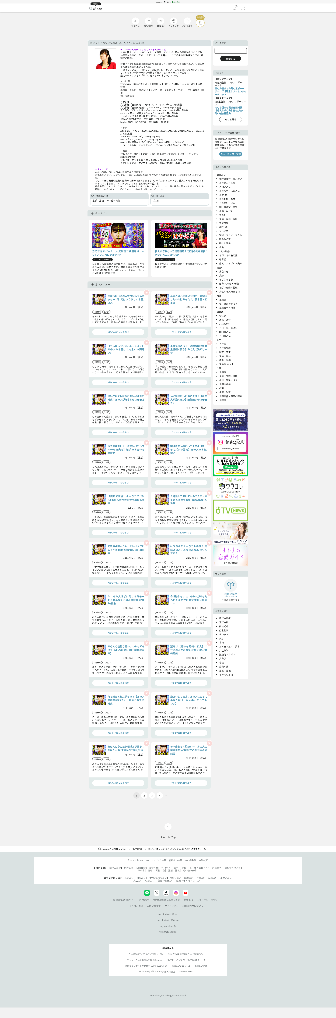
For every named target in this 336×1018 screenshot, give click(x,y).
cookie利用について (192, 905)
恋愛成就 (223, 223)
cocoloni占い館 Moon (168, 920)
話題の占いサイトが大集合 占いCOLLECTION (146, 965)
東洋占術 (223, 622)
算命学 (222, 658)
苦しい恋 (223, 231)
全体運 (222, 315)
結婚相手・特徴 (227, 307)
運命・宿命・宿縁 (228, 219)
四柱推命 (223, 626)
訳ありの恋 (225, 239)
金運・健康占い (165, 880)
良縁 (221, 275)
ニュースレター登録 (230, 154)
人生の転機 (225, 348)
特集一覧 (203, 860)
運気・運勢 (225, 319)
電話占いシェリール (181, 965)
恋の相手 (223, 215)
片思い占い (175, 877)
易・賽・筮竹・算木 (229, 646)
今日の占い (225, 336)
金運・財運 (225, 392)
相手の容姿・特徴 (228, 287)
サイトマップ (171, 905)
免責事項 (188, 899)
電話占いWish (200, 965)
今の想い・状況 (227, 203)
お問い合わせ (154, 905)
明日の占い (225, 332)
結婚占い (212, 877)
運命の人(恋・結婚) (229, 283)
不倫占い (200, 877)
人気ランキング (135, 860)
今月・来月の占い (228, 328)
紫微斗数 (223, 666)
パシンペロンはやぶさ (118, 332)
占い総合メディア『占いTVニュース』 (146, 953)
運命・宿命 (225, 356)
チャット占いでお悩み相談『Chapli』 (145, 959)
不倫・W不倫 (226, 211)
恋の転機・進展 (227, 199)
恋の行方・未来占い (229, 190)
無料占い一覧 (175, 860)
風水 (221, 638)
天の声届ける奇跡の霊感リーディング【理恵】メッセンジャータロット (230, 91)
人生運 (222, 344)
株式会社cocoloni (168, 931)
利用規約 (144, 899)
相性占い (223, 227)
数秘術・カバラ (227, 654)
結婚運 (222, 299)
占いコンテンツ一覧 (156, 860)
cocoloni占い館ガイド (124, 899)
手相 (221, 642)
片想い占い (225, 186)
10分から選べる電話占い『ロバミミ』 (186, 953)
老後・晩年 (225, 360)
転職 (221, 388)
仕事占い (150, 880)
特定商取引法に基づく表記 (166, 899)
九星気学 (223, 650)
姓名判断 (223, 630)
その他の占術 (226, 674)
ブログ (156, 200)
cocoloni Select (186, 971)
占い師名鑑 (137, 848)
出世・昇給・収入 (228, 380)
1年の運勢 (224, 323)
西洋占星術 (225, 618)
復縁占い (188, 877)
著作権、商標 (136, 905)
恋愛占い (223, 195)
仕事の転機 (225, 384)
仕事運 (222, 372)
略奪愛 (222, 259)
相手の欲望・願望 (228, 207)
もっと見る (230, 119)
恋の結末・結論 (227, 182)
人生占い (137, 880)
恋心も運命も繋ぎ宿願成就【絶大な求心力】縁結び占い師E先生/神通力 (229, 110)
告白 (221, 247)
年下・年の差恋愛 (228, 255)
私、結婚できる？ (228, 303)
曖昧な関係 (225, 243)
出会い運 (223, 271)
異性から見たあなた (229, 291)
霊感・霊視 (225, 670)
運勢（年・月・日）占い (188, 880)
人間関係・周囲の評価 (230, 396)
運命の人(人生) (226, 364)
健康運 (222, 400)
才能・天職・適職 (228, 376)
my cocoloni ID (168, 926)
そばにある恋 (226, 279)
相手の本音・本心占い (230, 178)
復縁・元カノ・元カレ (230, 235)
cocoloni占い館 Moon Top (113, 848)
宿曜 (221, 662)
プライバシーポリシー (208, 899)
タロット (223, 634)
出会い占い (226, 877)
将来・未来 (225, 352)
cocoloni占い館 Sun (168, 914)
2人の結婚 (224, 251)
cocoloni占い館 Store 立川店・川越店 (157, 971)
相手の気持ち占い (158, 877)
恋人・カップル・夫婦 (230, 263)
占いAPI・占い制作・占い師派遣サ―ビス (186, 959)
